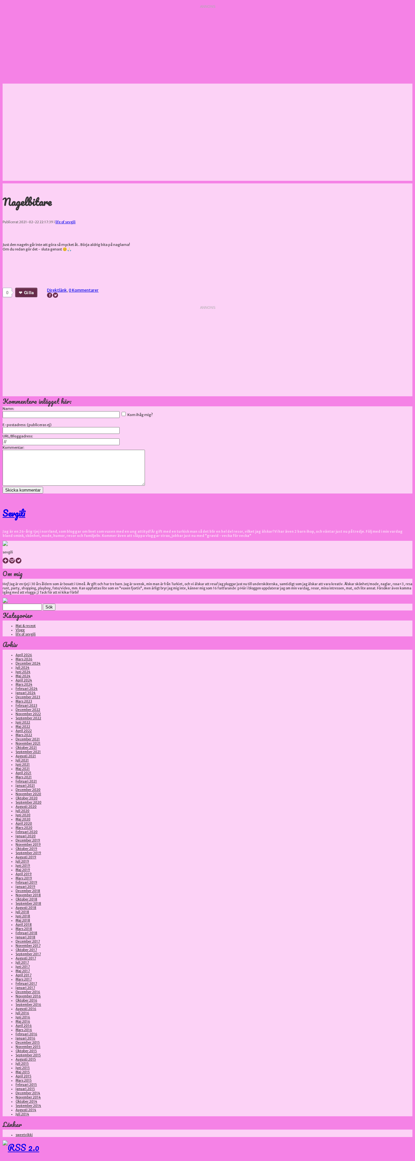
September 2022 (28, 718)
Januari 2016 (25, 1038)
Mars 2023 (24, 701)
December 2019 (28, 840)
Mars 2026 (24, 659)
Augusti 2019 (26, 857)
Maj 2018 (23, 920)
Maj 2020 (23, 819)
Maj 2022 (23, 727)
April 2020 (24, 823)
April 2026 (24, 655)
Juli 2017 (22, 962)
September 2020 (29, 802)
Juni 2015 (23, 1068)
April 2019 (24, 874)
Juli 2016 (22, 1013)
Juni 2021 (23, 764)
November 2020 (28, 794)
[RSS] (21, 1147)
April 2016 (24, 1026)
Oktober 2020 (27, 798)
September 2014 (28, 1106)
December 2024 (28, 663)
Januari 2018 (25, 937)
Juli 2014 (22, 1114)
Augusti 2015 (26, 1059)
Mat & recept (26, 626)
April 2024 (24, 680)
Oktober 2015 (26, 1051)
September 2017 (28, 954)
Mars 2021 (24, 777)
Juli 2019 (22, 861)
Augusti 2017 (26, 958)
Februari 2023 (26, 705)
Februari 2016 (26, 1034)
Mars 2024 (24, 684)
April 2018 (24, 925)
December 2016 (28, 992)
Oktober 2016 (26, 1000)
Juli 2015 (22, 1064)
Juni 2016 (23, 1017)
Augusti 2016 (26, 1009)
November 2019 (28, 844)
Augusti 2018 (26, 908)
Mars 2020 (24, 828)
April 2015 (23, 1076)
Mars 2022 (24, 735)
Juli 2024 (23, 668)
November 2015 (28, 1047)
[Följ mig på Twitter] (18, 562)
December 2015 (28, 1042)
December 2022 (28, 710)
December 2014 (28, 1093)
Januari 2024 (26, 693)
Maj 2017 (23, 971)
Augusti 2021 (26, 756)
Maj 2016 (23, 1021)
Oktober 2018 (26, 899)
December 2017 (28, 941)
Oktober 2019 (26, 849)
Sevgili (14, 513)
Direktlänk (57, 290)
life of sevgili (65, 222)
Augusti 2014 (26, 1110)
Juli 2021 (22, 760)
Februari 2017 (26, 983)
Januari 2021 (25, 786)
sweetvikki (24, 1135)
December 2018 (28, 891)
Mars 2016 (24, 1030)
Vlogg (20, 630)
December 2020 (28, 790)
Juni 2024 (23, 672)
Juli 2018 (22, 912)
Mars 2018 (24, 929)
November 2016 (28, 996)
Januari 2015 (25, 1089)
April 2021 (23, 773)
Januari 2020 (26, 836)
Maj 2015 (23, 1072)
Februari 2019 (26, 882)
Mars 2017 (24, 979)
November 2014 (28, 1097)
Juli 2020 (23, 811)
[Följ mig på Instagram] (12, 562)
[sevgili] (5, 545)
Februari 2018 (26, 933)
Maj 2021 (23, 769)
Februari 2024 (27, 689)
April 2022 (24, 731)
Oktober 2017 (26, 950)
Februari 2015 (26, 1085)
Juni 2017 (23, 967)
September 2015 (28, 1055)
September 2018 (28, 903)
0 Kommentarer (84, 290)
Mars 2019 (24, 878)
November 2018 (28, 895)
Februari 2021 (26, 781)
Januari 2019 (25, 887)
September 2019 (28, 853)
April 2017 (23, 975)
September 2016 (28, 1005)
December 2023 (28, 697)
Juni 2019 (23, 866)
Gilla (29, 292)
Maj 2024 (23, 676)
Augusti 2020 (26, 807)
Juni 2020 (23, 815)
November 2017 (28, 946)
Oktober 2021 (26, 748)
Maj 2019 (23, 870)
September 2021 (28, 752)
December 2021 (28, 739)
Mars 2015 (24, 1080)
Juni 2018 (23, 916)
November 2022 (28, 714)
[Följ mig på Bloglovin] (5, 562)
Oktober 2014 (26, 1101)
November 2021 (28, 743)
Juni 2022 (23, 722)
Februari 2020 (27, 832)
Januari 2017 (25, 988)
